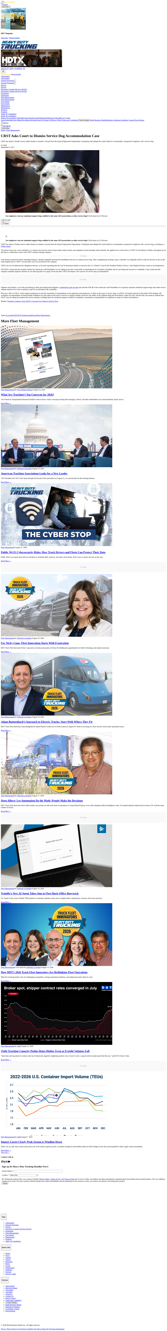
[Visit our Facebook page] (2, 1162)
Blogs (31, 118)
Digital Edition (14, 38)
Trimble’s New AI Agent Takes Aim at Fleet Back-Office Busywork (40, 893)
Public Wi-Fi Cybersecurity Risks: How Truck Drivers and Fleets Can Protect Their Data (53, 552)
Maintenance (5, 106)
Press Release (139, 120)
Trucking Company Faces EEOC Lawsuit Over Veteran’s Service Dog (32, 301)
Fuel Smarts (5, 102)
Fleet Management (7, 98)
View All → (5, 1152)
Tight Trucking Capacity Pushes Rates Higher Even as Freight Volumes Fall (45, 1051)
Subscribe (4, 38)
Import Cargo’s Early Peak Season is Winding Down (31, 1141)
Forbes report (5, 246)
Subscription (5, 120)
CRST (15, 315)
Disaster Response (7, 81)
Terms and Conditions (70, 120)
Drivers (3, 85)
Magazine (25, 118)
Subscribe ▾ (6, 7)
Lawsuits (9, 315)
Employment (26, 315)
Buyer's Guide (65, 118)
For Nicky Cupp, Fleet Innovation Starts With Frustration (35, 643)
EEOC (19, 315)
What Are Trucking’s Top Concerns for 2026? (27, 394)
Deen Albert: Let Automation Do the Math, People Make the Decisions (42, 800)
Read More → (6, 403)
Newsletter (25, 120)
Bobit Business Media (98, 120)
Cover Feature (10, 2)
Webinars (50, 118)
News (17, 2)
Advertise (32, 120)
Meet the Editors (16, 120)
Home (3, 130)
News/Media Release (24, 390)
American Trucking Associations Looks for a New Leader (34, 473)
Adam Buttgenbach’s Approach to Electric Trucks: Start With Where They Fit (46, 721)
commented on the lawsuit (68, 287)
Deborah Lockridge (24, 469)
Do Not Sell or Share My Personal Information (47, 1329)
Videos (18, 118)
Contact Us (47, 120)
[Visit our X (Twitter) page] (6, 1162)
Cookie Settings (84, 120)
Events (35, 118)
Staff (19, 1046)
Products (4, 110)
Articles (22, 2)
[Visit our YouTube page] (9, 1162)
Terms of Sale (26, 1329)
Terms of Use (16, 1329)
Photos (3, 118)
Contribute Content (127, 120)
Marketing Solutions (113, 120)
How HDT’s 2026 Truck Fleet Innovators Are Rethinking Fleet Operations (44, 972)
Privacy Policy (56, 120)
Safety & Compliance (8, 114)
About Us (39, 120)
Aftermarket (5, 76)
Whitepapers (42, 118)
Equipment (5, 93)
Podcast (57, 118)
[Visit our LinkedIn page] (4, 1162)
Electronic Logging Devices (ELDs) (14, 89)
